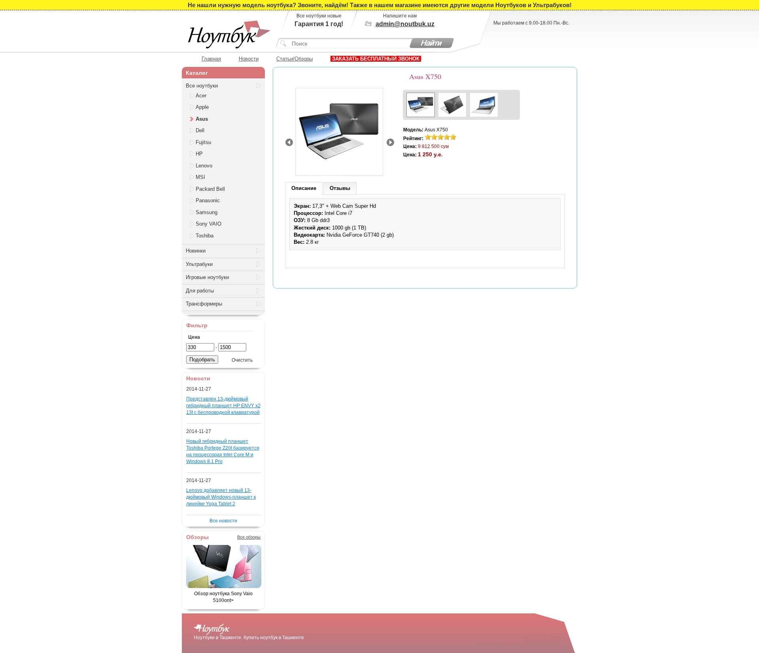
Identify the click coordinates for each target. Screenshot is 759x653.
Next (390, 142)
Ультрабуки (199, 264)
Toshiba (204, 236)
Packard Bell (210, 189)
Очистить (242, 360)
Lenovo (204, 166)
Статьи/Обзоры (294, 58)
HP (199, 154)
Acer (201, 96)
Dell (200, 130)
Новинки (196, 251)
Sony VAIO (208, 224)
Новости (249, 58)
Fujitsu (203, 142)
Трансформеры (204, 304)
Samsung (206, 212)
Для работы (200, 291)
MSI (200, 177)
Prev (289, 142)
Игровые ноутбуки (207, 277)
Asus (202, 119)
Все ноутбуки (202, 86)
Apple (202, 107)
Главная (211, 58)
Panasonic (208, 200)
